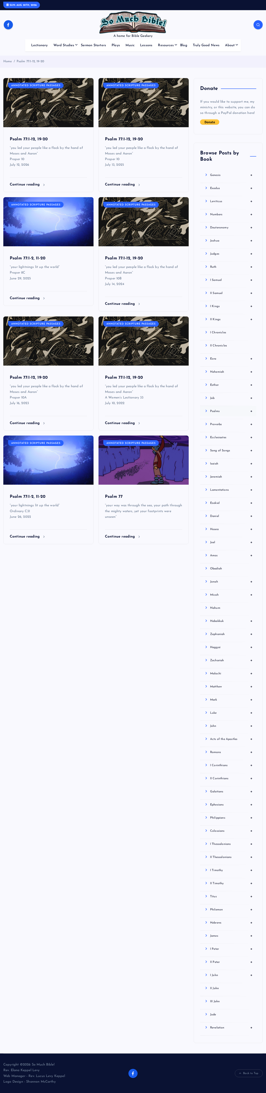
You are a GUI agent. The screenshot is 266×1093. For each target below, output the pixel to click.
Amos (231, 555)
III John (215, 1001)
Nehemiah (231, 372)
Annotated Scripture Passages (35, 85)
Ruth (231, 267)
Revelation (231, 1028)
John (231, 726)
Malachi (231, 673)
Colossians (231, 831)
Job (231, 398)
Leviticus (231, 201)
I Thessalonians (231, 844)
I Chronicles (218, 332)
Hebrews (231, 923)
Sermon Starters (93, 45)
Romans (231, 752)
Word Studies (63, 45)
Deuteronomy (231, 227)
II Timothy (231, 883)
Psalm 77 (114, 497)
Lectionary (39, 45)
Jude (213, 1014)
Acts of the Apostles (231, 739)
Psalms (231, 411)
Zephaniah (231, 634)
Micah (231, 595)
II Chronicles (218, 345)
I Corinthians (231, 765)
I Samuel (231, 280)
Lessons (146, 45)
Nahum (215, 608)
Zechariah (231, 660)
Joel (231, 542)
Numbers (231, 214)
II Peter (231, 962)
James (231, 936)
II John (214, 988)
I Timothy (231, 870)
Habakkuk (231, 621)
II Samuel (231, 293)
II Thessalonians (231, 857)
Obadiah (216, 568)
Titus (231, 896)
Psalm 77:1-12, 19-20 (30, 61)
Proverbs (231, 424)
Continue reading (25, 184)
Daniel (231, 516)
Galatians (231, 791)
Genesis (231, 175)
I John (231, 975)
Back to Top (250, 1073)
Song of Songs (231, 450)
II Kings (231, 319)
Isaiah (231, 464)
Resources (166, 45)
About (230, 45)
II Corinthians (231, 778)
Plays (116, 45)
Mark (231, 700)
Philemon (231, 910)
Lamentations (231, 490)
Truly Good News (206, 45)
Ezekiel (231, 503)
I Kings (231, 306)
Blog (183, 45)
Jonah (231, 582)
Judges (231, 254)
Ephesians (231, 805)
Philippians (231, 818)
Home (7, 61)
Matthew (231, 687)
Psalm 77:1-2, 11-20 (28, 258)
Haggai (231, 647)
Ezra (231, 359)
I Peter (231, 949)
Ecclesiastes (231, 437)
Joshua (231, 241)
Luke (231, 713)
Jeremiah (231, 477)
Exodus (231, 188)
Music (130, 45)
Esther (231, 385)
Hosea (231, 529)
